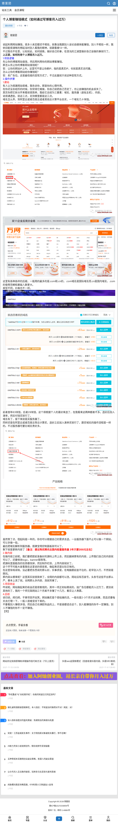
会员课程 (19, 10)
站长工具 (7, 10)
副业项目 (9, 26)
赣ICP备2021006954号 (59, 806)
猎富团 (67, 801)
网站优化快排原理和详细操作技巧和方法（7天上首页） (29, 661)
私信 (111, 35)
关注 (101, 35)
